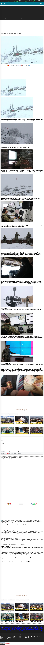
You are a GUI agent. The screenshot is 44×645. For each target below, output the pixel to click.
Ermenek (37, 630)
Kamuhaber (20, 630)
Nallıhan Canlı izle (9, 638)
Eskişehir (7, 626)
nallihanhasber (5, 629)
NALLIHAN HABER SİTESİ (4, 628)
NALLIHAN (40, 627)
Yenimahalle (37, 627)
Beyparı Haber (6, 630)
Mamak (21, 627)
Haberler (26, 629)
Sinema (20, 636)
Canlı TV (8, 636)
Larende (34, 629)
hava (5, 600)
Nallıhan (2, 626)
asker (2, 413)
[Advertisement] (22, 11)
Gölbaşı (1, 627)
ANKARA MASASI (28, 628)
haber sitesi (10, 626)
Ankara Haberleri (27, 637)
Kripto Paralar (14, 639)
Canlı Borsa (14, 636)
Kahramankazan (9, 627)
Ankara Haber (8, 629)
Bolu (5, 626)
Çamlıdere (28, 626)
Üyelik (1, 638)
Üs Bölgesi (22, 600)
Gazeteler (20, 637)
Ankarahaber (13, 626)
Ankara (4, 626)
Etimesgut (38, 626)
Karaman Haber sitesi (13, 629)
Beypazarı (25, 626)
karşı (9, 600)
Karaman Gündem (19, 629)
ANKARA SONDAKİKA (23, 628)
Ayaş (22, 626)
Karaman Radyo (23, 631)
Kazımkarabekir (5, 631)
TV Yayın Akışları (9, 637)
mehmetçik (11, 413)
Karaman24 (36, 629)
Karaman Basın (14, 631)
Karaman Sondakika (30, 629)
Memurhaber (17, 630)
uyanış (31, 630)
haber (2, 600)
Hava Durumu (21, 639)
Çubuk (33, 626)
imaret (27, 630)
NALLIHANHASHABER (40, 628)
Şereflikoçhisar (33, 627)
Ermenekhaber (40, 630)
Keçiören (15, 627)
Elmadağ (36, 626)
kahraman (6, 413)
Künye (1, 636)
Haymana (6, 627)
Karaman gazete (28, 631)
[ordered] (12, 451)
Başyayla (10, 631)
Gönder (3, 451)
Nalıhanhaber (12, 630)
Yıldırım (27, 600)
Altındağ (20, 626)
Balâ (23, 626)
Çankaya (31, 626)
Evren (41, 626)
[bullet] (13, 451)
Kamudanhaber (24, 630)
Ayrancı (1, 631)
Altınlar (14, 638)
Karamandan (23, 629)
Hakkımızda (1, 637)
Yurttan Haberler (19, 33)
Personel (17, 600)
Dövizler (14, 637)
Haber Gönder (2, 639)
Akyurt (17, 626)
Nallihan (2, 629)
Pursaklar (28, 627)
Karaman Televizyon (18, 631)
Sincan (30, 627)
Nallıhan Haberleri (27, 636)
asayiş (29, 630)
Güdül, (3, 627)
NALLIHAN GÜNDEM (34, 628)
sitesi (16, 626)
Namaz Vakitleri (21, 638)
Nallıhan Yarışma (9, 639)
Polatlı (26, 627)
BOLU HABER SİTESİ (17, 628)
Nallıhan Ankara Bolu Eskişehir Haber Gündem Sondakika (8, 33)
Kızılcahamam (18, 627)
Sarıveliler (8, 631)
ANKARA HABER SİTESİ (11, 628)
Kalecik (13, 627)
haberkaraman (34, 630)
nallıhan (16, 413)
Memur (15, 630)
